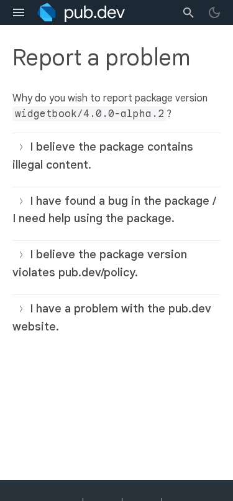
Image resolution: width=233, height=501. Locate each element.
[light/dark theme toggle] (214, 12)
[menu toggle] (18, 12)
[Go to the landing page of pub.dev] (81, 12)
